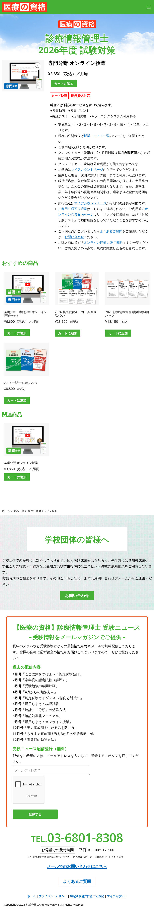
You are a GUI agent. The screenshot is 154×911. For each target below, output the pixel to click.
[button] (148, 7)
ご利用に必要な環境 (72, 209)
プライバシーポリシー (53, 896)
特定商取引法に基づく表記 (87, 896)
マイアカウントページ (87, 169)
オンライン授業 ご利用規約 (103, 242)
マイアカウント (117, 896)
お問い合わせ (74, 237)
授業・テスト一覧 (96, 136)
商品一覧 (19, 511)
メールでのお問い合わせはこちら (77, 866)
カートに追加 (63, 84)
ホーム (6, 511)
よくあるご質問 (111, 231)
